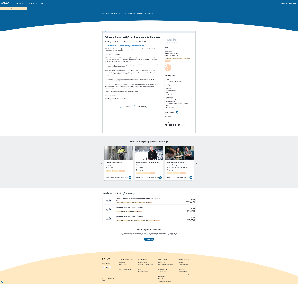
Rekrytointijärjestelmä (163, 267)
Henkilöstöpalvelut (162, 269)
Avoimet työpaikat (119, 13)
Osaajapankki (161, 276)
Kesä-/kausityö (168, 58)
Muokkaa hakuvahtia (143, 271)
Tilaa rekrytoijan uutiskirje (164, 281)
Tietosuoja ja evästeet (183, 264)
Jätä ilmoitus (161, 262)
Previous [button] (101, 163)
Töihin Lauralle (122, 264)
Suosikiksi (127, 106)
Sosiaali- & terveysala (172, 99)
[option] (118, 163)
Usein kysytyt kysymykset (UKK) (145, 264)
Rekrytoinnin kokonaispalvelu (165, 264)
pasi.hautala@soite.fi (171, 90)
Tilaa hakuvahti (142, 106)
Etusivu (104, 13)
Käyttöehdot (181, 262)
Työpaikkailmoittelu (163, 271)
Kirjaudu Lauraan (292, 3)
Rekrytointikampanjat (163, 274)
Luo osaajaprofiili (149, 239)
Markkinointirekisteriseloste (184, 267)
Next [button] (196, 163)
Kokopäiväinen (187, 58)
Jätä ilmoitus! (21, 8)
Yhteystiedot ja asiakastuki (125, 269)
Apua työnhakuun (142, 267)
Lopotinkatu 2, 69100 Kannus (174, 81)
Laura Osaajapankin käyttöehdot (185, 274)
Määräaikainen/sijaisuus (177, 58)
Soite (125, 13)
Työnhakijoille (110, 13)
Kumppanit (121, 267)
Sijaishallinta (161, 278)
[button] (5, 3)
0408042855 (169, 94)
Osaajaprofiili (284, 3)
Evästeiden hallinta (182, 271)
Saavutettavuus (181, 269)
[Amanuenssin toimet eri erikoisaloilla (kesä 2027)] (149, 209)
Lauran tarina (122, 262)
